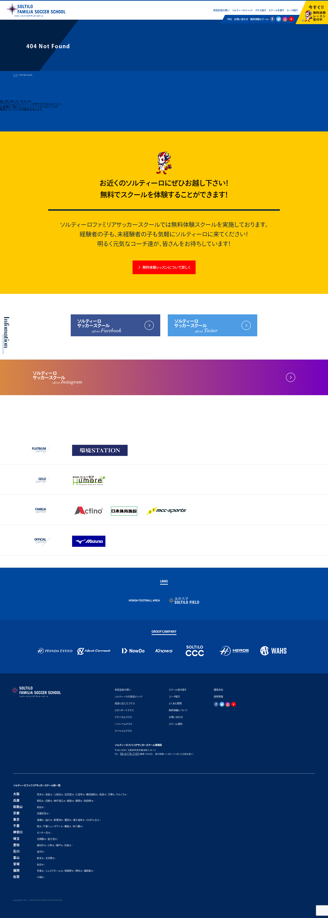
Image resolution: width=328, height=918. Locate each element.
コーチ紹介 (292, 10)
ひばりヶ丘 (92, 820)
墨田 (68, 820)
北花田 (69, 794)
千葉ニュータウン (53, 826)
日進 (67, 845)
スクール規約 (175, 724)
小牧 (50, 845)
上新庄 (58, 794)
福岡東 (88, 871)
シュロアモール (54, 871)
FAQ (229, 19)
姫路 (70, 801)
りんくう (121, 794)
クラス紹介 (260, 10)
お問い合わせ (241, 19)
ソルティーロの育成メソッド (128, 696)
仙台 (40, 864)
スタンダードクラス (124, 710)
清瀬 (40, 820)
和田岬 (88, 801)
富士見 (52, 839)
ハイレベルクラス (123, 724)
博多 (78, 871)
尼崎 (48, 801)
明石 (40, 801)
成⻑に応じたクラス (125, 703)
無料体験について (178, 710)
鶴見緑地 (92, 794)
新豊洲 (58, 820)
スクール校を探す (178, 689)
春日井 (41, 845)
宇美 (40, 871)
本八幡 (77, 826)
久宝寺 (80, 794)
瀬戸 (59, 845)
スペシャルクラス (123, 731)
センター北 (43, 832)
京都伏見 (42, 813)
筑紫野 (69, 871)
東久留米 (79, 820)
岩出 (40, 807)
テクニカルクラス (123, 717)
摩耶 (79, 801)
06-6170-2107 (129, 754)
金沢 (40, 851)
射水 (40, 858)
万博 (111, 794)
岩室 (48, 794)
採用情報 (218, 696)
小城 (40, 877)
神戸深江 (59, 801)
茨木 (40, 794)
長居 (102, 794)
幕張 (67, 826)
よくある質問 (175, 703)
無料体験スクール (259, 19)
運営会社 (218, 689)
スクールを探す (276, 10)
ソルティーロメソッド (242, 10)
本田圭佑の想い (221, 10)
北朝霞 (41, 839)
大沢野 (49, 858)
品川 (48, 820)
